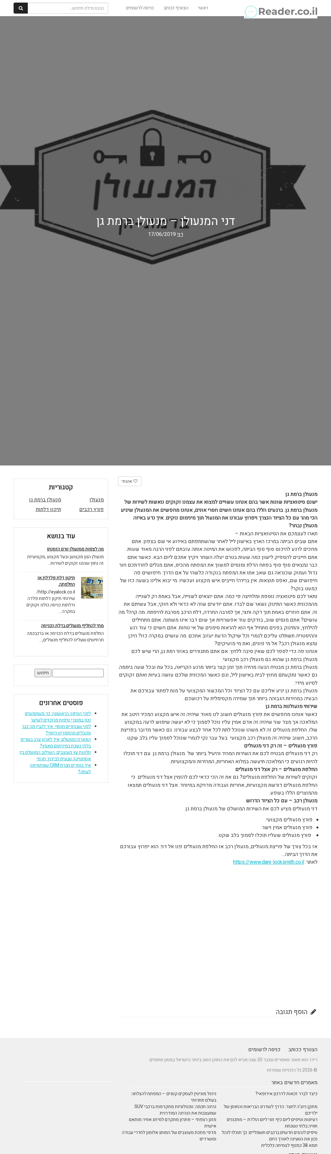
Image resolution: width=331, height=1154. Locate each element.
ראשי (203, 8)
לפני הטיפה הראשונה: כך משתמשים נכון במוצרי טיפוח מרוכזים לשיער (58, 716)
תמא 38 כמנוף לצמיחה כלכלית (289, 1145)
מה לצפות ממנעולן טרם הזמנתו (75, 549)
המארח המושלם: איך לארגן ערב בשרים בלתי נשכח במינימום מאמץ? (56, 742)
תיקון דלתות (48, 509)
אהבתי (127, 481)
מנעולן (97, 500)
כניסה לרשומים (140, 8)
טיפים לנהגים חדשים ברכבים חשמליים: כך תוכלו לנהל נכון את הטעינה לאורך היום (269, 1135)
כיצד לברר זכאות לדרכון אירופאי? (286, 1093)
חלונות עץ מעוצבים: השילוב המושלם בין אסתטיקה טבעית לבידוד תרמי (55, 755)
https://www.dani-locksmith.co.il (268, 862)
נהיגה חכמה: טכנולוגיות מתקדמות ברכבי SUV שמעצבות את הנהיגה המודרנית (175, 1110)
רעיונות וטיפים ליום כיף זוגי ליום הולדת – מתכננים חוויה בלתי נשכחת (272, 1122)
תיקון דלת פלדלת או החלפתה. (56, 581)
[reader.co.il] (280, 8)
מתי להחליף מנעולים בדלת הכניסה (72, 626)
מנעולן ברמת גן (45, 500)
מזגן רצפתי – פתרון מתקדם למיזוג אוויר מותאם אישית (172, 1122)
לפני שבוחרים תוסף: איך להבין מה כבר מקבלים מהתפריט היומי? (56, 729)
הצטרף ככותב (176, 8)
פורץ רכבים (91, 509)
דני (180, 234)
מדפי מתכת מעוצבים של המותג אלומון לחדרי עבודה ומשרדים (169, 1135)
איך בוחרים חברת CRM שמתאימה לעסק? (60, 768)
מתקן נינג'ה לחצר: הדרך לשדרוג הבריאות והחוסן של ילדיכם (270, 1110)
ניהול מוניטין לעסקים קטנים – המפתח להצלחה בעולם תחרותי (174, 1097)
